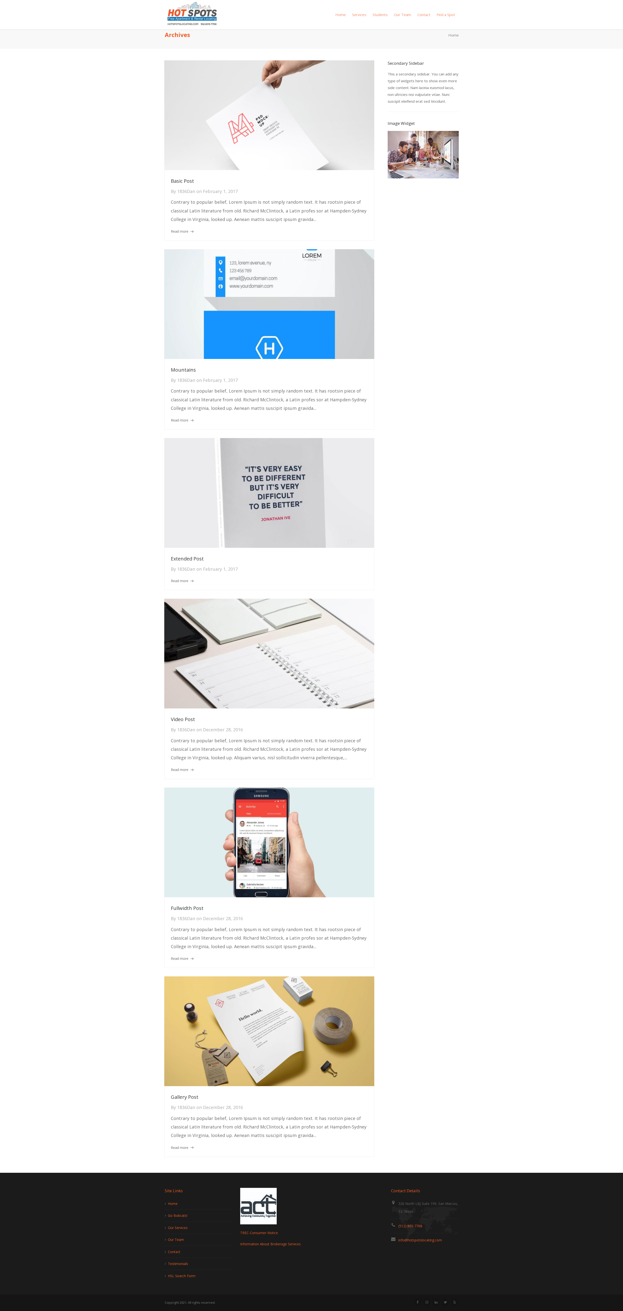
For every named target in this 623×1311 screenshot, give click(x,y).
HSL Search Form (181, 1276)
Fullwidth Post (187, 908)
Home (453, 35)
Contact (174, 1251)
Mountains (183, 370)
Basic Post (182, 181)
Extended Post (187, 558)
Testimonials (178, 1263)
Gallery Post (184, 1097)
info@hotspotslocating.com (420, 1240)
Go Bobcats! (177, 1215)
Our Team (176, 1239)
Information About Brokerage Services (270, 1244)
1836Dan (186, 191)
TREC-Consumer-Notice (259, 1232)
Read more (179, 231)
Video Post (183, 719)
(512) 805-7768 (410, 1226)
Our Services (178, 1227)
